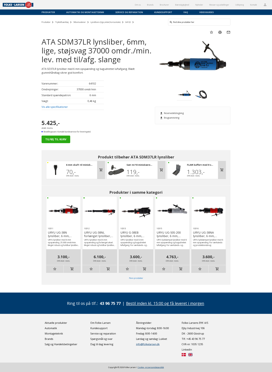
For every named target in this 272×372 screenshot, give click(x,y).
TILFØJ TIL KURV (55, 139)
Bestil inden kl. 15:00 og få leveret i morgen (165, 303)
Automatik (51, 328)
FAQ (186, 12)
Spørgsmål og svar (101, 339)
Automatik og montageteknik (85, 12)
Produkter (48, 12)
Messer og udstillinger (219, 4)
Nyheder (199, 4)
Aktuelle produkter (56, 323)
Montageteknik (54, 333)
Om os (138, 4)
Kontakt (253, 4)
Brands (150, 4)
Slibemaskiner (79, 22)
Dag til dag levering (101, 344)
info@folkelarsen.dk (148, 344)
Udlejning (239, 4)
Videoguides (206, 12)
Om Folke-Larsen (100, 323)
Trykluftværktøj (62, 22)
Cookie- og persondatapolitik (151, 367)
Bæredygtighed (182, 4)
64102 (128, 22)
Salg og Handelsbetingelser (61, 344)
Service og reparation (129, 12)
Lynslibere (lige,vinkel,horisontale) (106, 22)
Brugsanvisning (169, 117)
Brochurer (164, 4)
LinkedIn (187, 349)
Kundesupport (163, 12)
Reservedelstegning (172, 113)
